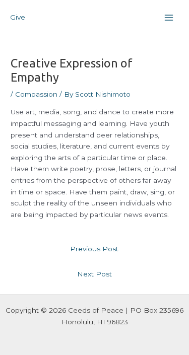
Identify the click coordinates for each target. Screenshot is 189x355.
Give (17, 17)
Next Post (94, 274)
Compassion (36, 94)
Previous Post (94, 249)
